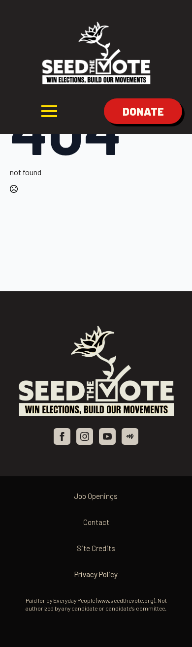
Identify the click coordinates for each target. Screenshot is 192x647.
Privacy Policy (96, 574)
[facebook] (62, 436)
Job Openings (96, 496)
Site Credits (96, 548)
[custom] (130, 436)
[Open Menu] (49, 111)
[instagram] (84, 436)
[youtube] (107, 436)
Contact (96, 522)
